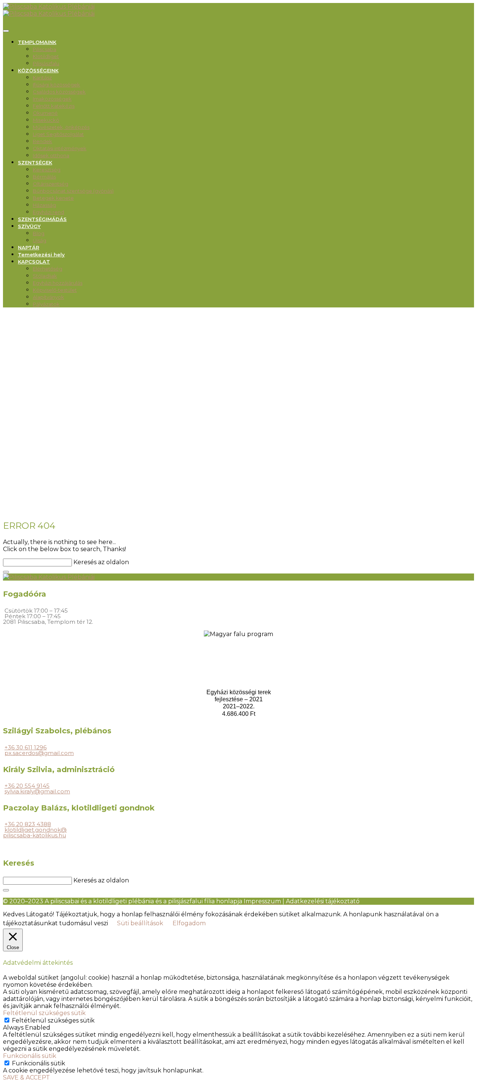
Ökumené (45, 113)
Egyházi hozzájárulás (57, 283)
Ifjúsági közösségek (56, 85)
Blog (38, 233)
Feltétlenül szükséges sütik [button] (44, 1013)
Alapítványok (48, 297)
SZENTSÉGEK (35, 162)
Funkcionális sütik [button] (29, 1055)
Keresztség (46, 170)
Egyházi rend (48, 212)
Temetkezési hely (41, 254)
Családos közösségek (59, 92)
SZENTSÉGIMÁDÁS (42, 219)
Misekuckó (46, 120)
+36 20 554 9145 (27, 785)
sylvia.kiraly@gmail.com (37, 791)
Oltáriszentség (50, 184)
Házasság (44, 205)
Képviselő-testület (55, 290)
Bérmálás (44, 177)
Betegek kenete (53, 198)
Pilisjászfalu (46, 63)
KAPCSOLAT (34, 262)
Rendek (42, 141)
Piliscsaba (44, 49)
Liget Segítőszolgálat (58, 134)
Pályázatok (46, 304)
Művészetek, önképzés (61, 127)
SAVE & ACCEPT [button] (26, 1077)
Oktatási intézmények (59, 148)
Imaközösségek (52, 99)
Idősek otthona (51, 155)
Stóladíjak (45, 276)
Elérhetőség (47, 269)
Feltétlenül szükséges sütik (53, 1020)
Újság (39, 240)
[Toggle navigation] (6, 31)
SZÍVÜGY (29, 226)
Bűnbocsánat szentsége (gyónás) (73, 191)
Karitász (42, 77)
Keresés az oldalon (101, 562)
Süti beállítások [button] (140, 923)
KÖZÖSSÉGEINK (38, 70)
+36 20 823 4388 (27, 824)
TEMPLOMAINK (37, 42)
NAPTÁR (28, 247)
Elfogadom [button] (189, 923)
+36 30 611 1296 (25, 747)
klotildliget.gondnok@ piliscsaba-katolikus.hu (35, 832)
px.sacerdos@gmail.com (39, 752)
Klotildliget (46, 56)
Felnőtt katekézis (54, 106)
